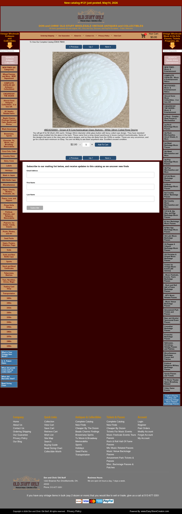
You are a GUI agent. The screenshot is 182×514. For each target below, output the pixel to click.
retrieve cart (51, 431)
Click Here (59, 42)
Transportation (9, 293)
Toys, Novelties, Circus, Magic (8, 281)
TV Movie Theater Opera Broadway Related (171, 382)
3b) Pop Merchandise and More (171, 170)
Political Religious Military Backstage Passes (171, 366)
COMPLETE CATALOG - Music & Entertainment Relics (171, 78)
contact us (18, 428)
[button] (74, 47)
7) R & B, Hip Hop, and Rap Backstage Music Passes (171, 214)
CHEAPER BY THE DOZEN (9, 95)
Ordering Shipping (47, 36)
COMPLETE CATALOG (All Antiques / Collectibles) (9, 86)
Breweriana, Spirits (9, 135)
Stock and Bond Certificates (9, 267)
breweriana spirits (84, 435)
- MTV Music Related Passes (170, 296)
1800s (9, 298)
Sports (9, 262)
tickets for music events (119, 431)
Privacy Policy (103, 36)
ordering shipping (22, 431)
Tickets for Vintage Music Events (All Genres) (170, 268)
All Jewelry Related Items (9, 112)
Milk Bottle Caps (9, 180)
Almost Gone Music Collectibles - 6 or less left (171, 99)
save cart (49, 428)
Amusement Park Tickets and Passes (171, 312)
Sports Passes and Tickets (170, 375)
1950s (9, 327)
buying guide (51, 445)
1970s (9, 337)
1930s (9, 317)
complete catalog (84, 421)
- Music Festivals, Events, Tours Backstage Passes (171, 278)
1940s (9, 322)
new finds (80, 425)
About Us (77, 36)
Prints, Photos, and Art (9, 233)
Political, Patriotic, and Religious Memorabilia (9, 215)
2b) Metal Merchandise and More (171, 153)
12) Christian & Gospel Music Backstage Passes (170, 257)
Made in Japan (9, 175)
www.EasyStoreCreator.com (155, 511)
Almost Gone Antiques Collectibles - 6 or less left (9, 104)
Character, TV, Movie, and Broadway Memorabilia (9, 144)
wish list (49, 435)
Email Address (32, 171)
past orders (144, 428)
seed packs (81, 451)
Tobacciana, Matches (9, 274)
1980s (9, 341)
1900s (9, 303)
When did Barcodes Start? (8, 378)
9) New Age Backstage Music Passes (171, 230)
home (16, 421)
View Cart (117, 36)
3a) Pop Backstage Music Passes (171, 162)
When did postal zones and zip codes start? (8, 370)
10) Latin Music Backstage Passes (170, 238)
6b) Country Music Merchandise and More (171, 204)
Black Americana (9, 129)
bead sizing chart (53, 448)
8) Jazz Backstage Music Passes (171, 222)
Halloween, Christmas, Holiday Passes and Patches (170, 346)
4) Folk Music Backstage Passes (169, 178)
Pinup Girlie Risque (9, 206)
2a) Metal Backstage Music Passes (171, 145)
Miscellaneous (9, 185)
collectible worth (52, 451)
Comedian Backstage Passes (168, 328)
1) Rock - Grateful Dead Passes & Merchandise (171, 118)
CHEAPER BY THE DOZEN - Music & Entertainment (170, 109)
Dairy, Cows (9, 161)
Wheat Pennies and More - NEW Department (9, 76)
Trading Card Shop (9, 288)
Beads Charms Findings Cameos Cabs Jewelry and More (9, 121)
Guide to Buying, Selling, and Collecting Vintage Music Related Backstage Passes (171, 400)
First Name (31, 183)
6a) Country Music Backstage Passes (171, 195)
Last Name (31, 195)
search (47, 441)
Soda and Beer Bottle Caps (9, 256)
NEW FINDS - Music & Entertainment (170, 69)
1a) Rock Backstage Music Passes (171, 127)
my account (143, 438)
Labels (9, 166)
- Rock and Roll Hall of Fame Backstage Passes (170, 288)
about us (17, 425)
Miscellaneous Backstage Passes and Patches (170, 356)
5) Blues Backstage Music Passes (171, 186)
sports (78, 444)
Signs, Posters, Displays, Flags (9, 244)
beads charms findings (87, 431)
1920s (9, 313)
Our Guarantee (64, 36)
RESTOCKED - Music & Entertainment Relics (170, 89)
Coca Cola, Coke (9, 151)
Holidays (9, 171)
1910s (9, 308)
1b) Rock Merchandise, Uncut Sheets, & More (170, 136)
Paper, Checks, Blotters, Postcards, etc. (9, 192)
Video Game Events (169, 389)
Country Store (9, 156)
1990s (9, 346)
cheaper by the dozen (87, 428)
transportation (82, 454)
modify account (145, 431)
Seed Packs (9, 238)
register (142, 425)
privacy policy (20, 438)
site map (48, 438)
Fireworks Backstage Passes (168, 337)
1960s (9, 332)
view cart (49, 425)
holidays (79, 448)
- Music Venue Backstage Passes (170, 304)
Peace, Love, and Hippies (9, 199)
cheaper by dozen (116, 428)
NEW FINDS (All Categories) (8, 69)
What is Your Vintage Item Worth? (7, 354)
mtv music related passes (120, 448)
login (140, 421)
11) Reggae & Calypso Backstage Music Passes (171, 247)
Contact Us (90, 36)
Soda (9, 250)
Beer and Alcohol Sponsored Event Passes (171, 320)
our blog (17, 441)
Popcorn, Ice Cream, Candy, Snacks (9, 225)
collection (49, 421)
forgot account (145, 435)
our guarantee (20, 435)
